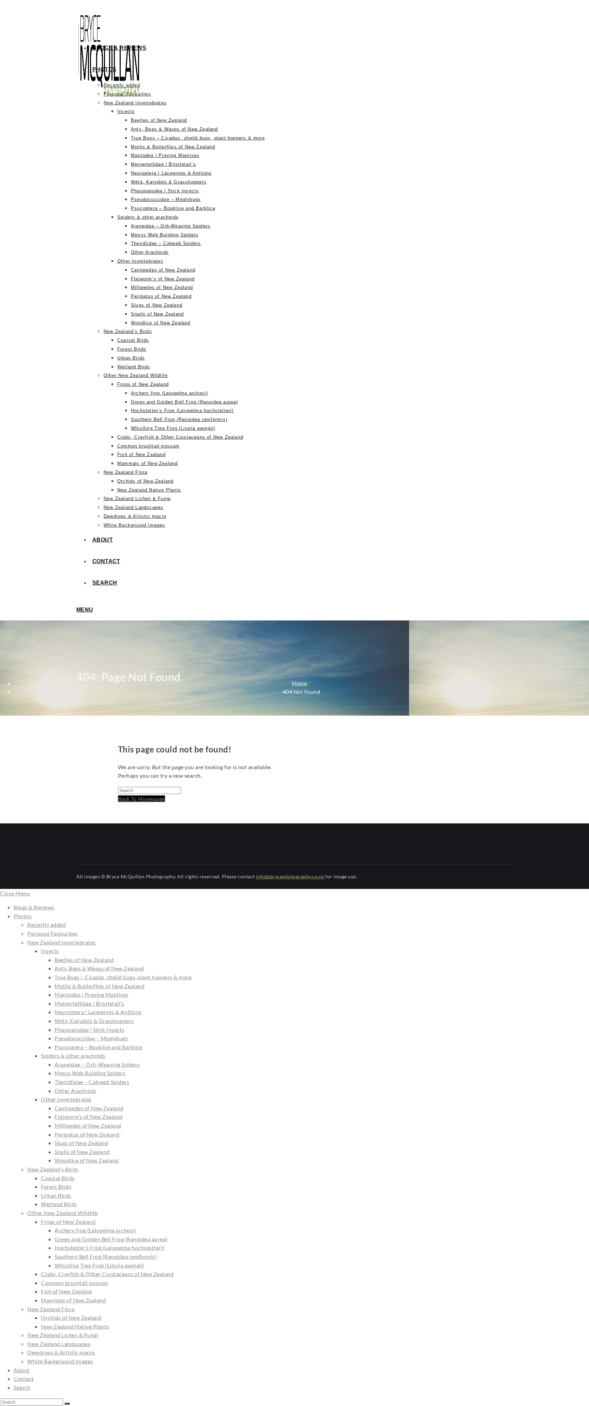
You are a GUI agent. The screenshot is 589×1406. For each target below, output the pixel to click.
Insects (50, 951)
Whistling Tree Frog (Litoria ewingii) (100, 1265)
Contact (24, 1378)
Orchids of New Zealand (71, 1317)
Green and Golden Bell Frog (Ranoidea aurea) (111, 1239)
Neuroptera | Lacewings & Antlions (98, 1012)
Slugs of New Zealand (81, 1143)
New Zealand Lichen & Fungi (62, 1335)
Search (22, 1387)
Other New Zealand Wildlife (62, 1213)
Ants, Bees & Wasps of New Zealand (99, 968)
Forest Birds (56, 1186)
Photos (23, 916)
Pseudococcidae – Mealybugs (91, 1038)
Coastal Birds (58, 1178)
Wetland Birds (59, 1204)
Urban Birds (56, 1195)
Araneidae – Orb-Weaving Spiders (97, 1064)
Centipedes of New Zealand (89, 1108)
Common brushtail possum (74, 1282)
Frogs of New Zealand (68, 1221)
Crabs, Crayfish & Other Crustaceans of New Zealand (107, 1274)
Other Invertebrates (66, 1099)
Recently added (46, 924)
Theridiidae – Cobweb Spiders (92, 1082)
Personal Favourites (52, 933)
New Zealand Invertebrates (61, 942)
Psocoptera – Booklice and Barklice (98, 1047)
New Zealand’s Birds (52, 1169)
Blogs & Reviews (34, 907)
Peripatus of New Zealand (87, 1134)
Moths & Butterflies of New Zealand (100, 986)
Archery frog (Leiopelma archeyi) (95, 1230)
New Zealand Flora (51, 1309)
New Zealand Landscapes (58, 1344)
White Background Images (60, 1361)
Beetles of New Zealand (84, 959)
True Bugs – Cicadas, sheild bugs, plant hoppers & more (123, 977)
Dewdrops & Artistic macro (61, 1352)
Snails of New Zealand (82, 1151)
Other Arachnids (75, 1090)
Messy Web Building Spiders (90, 1073)
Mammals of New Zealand (73, 1300)
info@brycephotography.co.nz (290, 876)
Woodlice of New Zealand (87, 1160)
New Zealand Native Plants (75, 1326)
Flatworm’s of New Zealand (89, 1116)
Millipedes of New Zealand (88, 1125)
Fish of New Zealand (66, 1291)
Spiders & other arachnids (73, 1055)
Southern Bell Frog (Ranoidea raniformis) (106, 1256)
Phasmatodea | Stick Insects (89, 1029)
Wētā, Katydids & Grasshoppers (94, 1020)
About (22, 1370)
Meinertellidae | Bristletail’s (89, 1003)
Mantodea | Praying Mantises (92, 994)
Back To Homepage (141, 798)
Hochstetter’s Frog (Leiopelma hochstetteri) (110, 1247)
